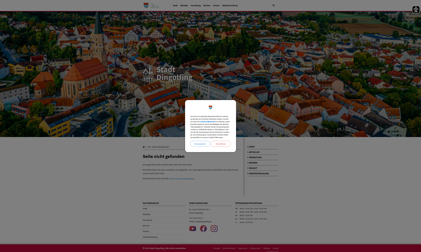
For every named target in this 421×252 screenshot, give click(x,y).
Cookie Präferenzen (207, 121)
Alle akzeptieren (200, 144)
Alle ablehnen (221, 144)
